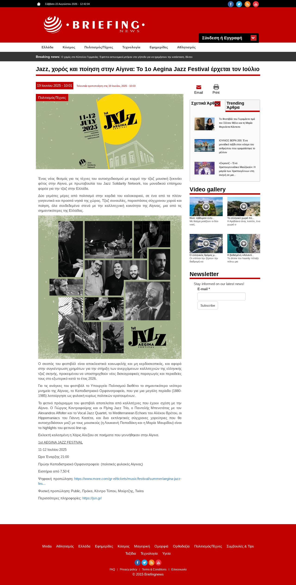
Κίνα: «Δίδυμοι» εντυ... (202, 218)
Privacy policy (128, 569)
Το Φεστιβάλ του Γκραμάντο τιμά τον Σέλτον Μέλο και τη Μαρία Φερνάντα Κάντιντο (237, 123)
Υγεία (166, 553)
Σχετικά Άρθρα (208, 103)
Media (47, 546)
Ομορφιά (161, 546)
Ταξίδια (130, 553)
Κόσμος (69, 47)
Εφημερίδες (159, 47)
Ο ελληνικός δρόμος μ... (203, 255)
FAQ (112, 569)
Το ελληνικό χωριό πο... (240, 218)
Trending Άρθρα (235, 105)
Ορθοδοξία (181, 546)
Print (216, 92)
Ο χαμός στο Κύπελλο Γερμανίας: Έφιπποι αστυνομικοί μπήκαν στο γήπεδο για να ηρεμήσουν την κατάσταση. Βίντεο (126, 57)
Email (198, 92)
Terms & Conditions (154, 569)
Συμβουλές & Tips (240, 546)
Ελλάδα (47, 47)
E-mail (203, 289)
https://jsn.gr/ (92, 498)
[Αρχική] (94, 25)
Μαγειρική (142, 546)
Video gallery (208, 189)
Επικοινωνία (179, 569)
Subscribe (207, 305)
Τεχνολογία (131, 47)
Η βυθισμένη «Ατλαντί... (240, 255)
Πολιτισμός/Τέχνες (98, 47)
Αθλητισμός (186, 47)
